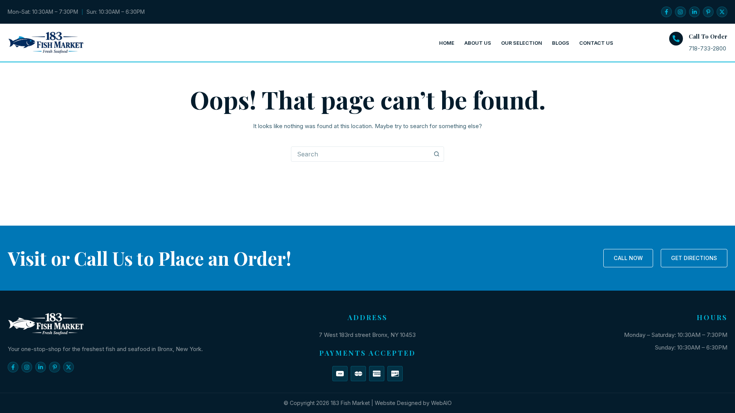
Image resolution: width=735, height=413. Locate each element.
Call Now (628, 258)
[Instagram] (680, 12)
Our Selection (521, 43)
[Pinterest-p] (708, 12)
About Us (477, 43)
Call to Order (708, 36)
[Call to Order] (676, 39)
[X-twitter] (722, 12)
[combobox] (360, 154)
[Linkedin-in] (694, 12)
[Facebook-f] (666, 12)
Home (446, 43)
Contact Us (596, 43)
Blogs (560, 43)
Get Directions (694, 258)
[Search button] (436, 154)
